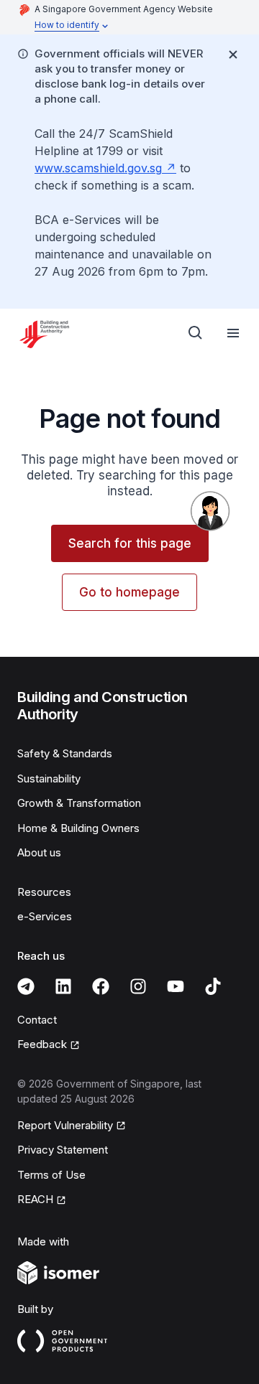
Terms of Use (51, 1175)
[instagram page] (138, 986)
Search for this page (129, 543)
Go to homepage (129, 592)
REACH (35, 1199)
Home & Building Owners (78, 828)
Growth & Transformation (79, 803)
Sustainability (49, 778)
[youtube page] (175, 986)
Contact (37, 1020)
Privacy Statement (62, 1149)
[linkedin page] (63, 986)
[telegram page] (26, 986)
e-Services (44, 916)
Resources (44, 892)
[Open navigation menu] (233, 333)
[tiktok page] (213, 986)
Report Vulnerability (65, 1125)
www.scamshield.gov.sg (98, 168)
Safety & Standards (64, 753)
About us (39, 852)
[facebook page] (100, 986)
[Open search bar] (195, 333)
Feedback (42, 1044)
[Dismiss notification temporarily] (233, 54)
